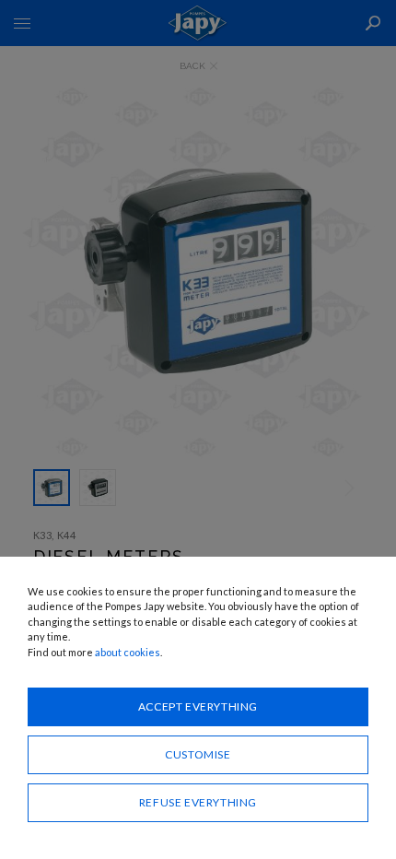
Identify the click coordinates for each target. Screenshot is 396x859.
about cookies (127, 652)
